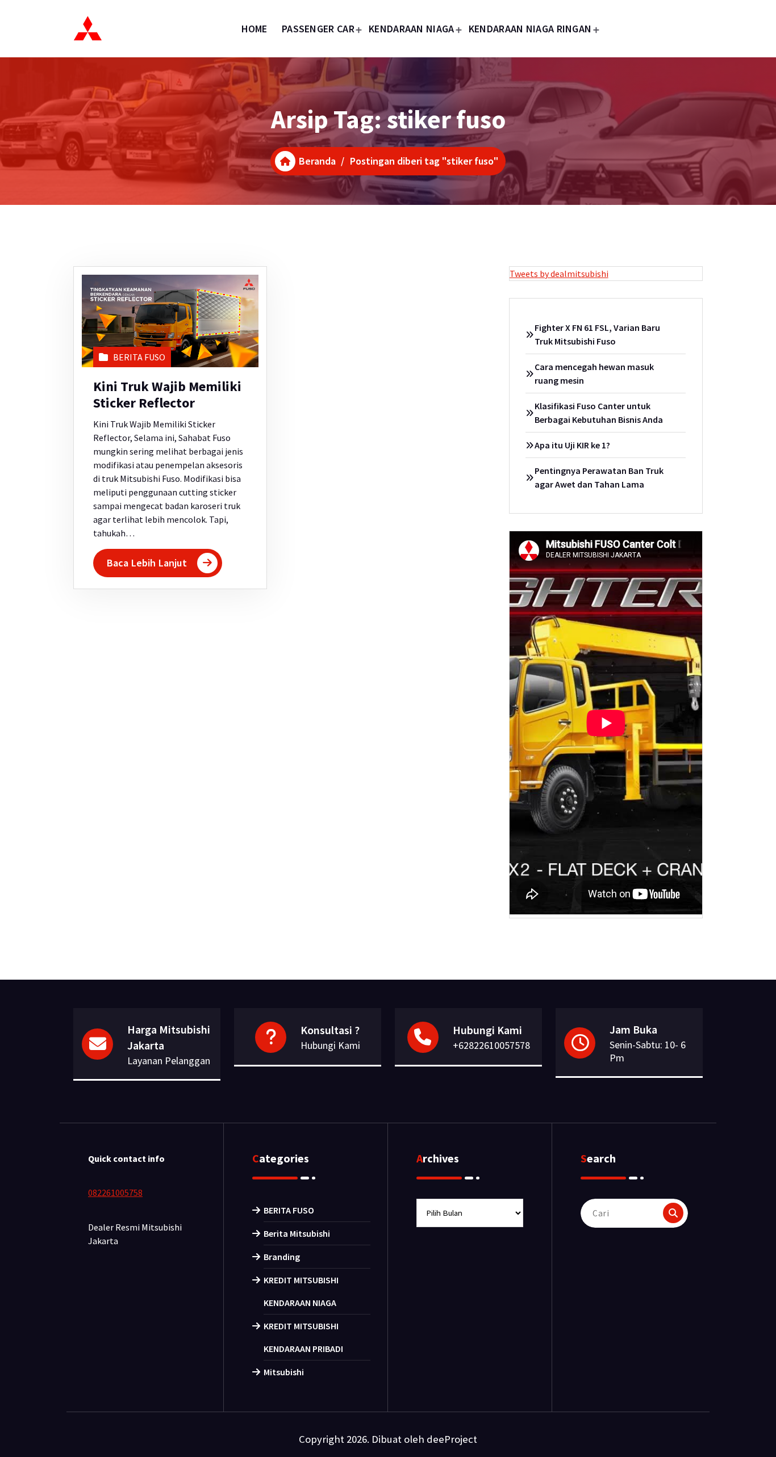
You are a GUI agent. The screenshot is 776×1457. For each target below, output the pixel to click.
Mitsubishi (284, 1372)
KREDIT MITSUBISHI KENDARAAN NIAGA (301, 1291)
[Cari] (673, 1213)
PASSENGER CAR (318, 28)
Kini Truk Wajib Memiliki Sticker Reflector (167, 394)
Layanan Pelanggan (168, 1060)
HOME (254, 28)
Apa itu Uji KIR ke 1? (572, 445)
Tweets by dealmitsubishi (559, 273)
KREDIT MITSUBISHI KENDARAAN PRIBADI (303, 1337)
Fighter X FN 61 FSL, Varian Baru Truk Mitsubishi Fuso (597, 334)
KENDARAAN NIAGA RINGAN (530, 28)
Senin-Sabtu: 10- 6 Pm (648, 1051)
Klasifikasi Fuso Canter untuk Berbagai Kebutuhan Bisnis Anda (599, 412)
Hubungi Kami (330, 1045)
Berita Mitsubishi (297, 1233)
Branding (282, 1256)
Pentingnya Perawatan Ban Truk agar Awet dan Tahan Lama (599, 477)
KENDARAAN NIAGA (411, 28)
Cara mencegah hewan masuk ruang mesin (594, 373)
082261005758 (115, 1192)
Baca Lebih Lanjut (147, 562)
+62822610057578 (491, 1045)
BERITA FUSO (139, 357)
